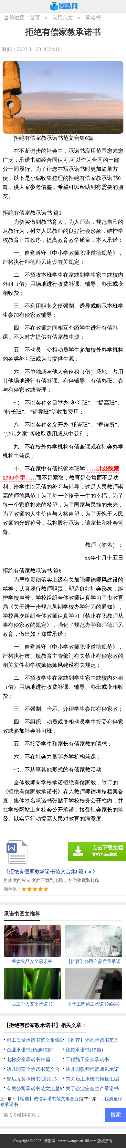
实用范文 (62, 17)
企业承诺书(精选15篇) (30, 1049)
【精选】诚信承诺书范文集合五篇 (49, 1098)
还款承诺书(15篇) (84, 1049)
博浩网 (50, 1141)
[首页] (64, 6)
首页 (35, 17)
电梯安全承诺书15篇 (28, 1059)
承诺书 (93, 17)
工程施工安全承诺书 (87, 1059)
